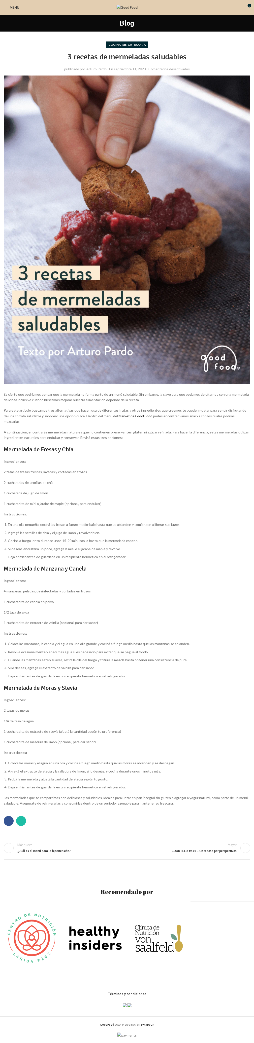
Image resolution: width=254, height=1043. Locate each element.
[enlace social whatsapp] (21, 821)
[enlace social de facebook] (9, 821)
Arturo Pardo (96, 69)
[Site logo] (127, 7)
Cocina (114, 44)
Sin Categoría (134, 44)
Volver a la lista (127, 848)
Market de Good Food (135, 416)
